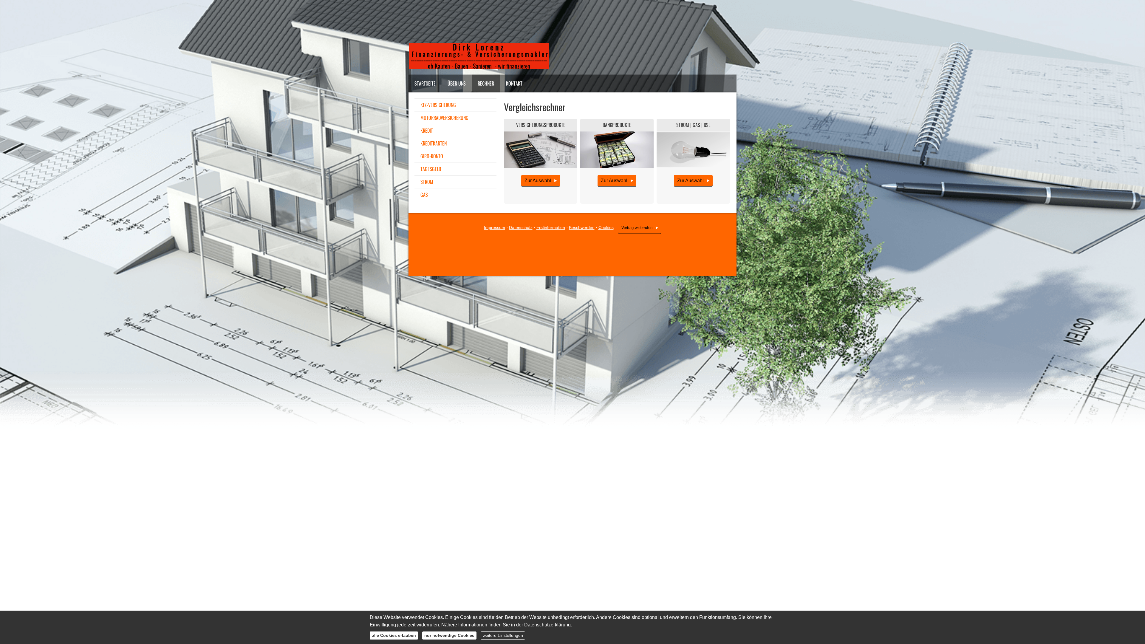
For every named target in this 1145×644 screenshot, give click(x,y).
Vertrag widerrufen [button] (636, 227)
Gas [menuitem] (424, 194)
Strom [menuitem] (426, 181)
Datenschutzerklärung (547, 624)
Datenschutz (521, 227)
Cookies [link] (606, 227)
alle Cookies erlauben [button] (394, 635)
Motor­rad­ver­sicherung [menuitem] (444, 117)
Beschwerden (582, 227)
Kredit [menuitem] (426, 130)
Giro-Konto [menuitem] (431, 156)
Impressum (494, 227)
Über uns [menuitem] (457, 83)
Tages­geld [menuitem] (430, 169)
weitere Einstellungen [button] (503, 635)
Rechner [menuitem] (486, 83)
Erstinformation (550, 227)
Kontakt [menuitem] (514, 83)
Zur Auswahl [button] (537, 180)
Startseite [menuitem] (425, 83)
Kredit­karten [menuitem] (433, 143)
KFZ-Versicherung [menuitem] (438, 105)
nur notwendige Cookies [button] (449, 635)
